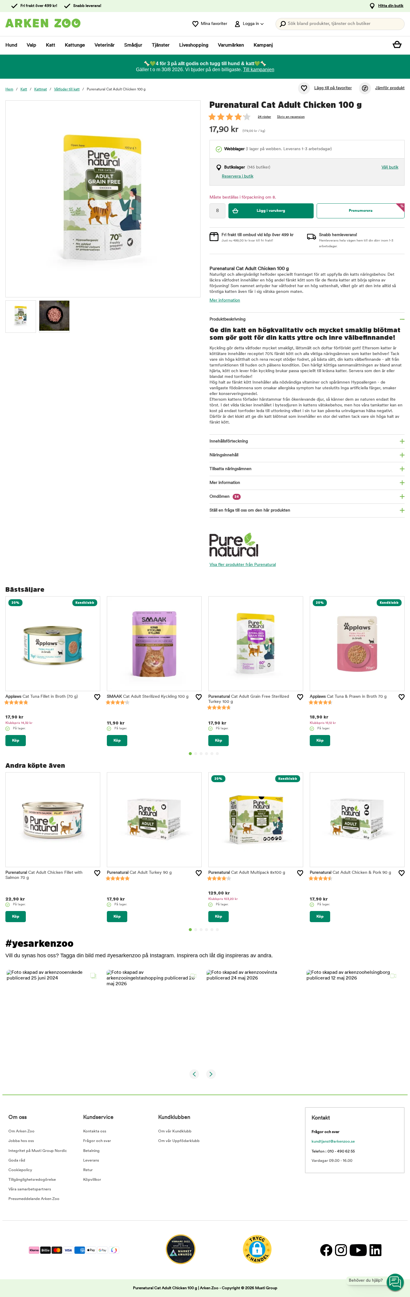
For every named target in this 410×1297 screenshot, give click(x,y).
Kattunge (75, 45)
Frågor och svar (97, 1141)
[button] (53, 1016)
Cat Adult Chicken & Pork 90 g (350, 872)
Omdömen (224, 496)
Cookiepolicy (20, 1170)
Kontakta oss (94, 1131)
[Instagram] (340, 1250)
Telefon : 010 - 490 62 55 (333, 1151)
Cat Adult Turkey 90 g (139, 872)
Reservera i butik (237, 176)
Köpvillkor (92, 1180)
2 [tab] (195, 753)
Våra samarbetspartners (29, 1189)
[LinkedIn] (374, 1250)
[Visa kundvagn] (399, 45)
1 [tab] (190, 753)
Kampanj (263, 45)
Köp (15, 741)
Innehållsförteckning (229, 441)
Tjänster (161, 45)
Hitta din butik (390, 6)
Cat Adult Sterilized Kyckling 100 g (147, 696)
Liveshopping (193, 45)
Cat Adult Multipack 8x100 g (246, 872)
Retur (88, 1170)
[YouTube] (358, 1250)
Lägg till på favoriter (333, 88)
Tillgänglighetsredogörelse (32, 1180)
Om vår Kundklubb (174, 1131)
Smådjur (133, 45)
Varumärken (231, 45)
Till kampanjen (258, 69)
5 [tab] (211, 753)
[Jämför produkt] (365, 88)
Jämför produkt (390, 88)
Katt (50, 45)
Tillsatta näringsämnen (231, 469)
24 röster (264, 117)
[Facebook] (326, 1250)
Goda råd (16, 1160)
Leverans (91, 1160)
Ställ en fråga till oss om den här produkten (250, 510)
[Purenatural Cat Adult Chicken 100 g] (21, 316)
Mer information (225, 300)
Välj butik (389, 167)
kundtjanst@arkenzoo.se (333, 1142)
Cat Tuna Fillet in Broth (41, 696)
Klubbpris (18, 723)
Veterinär (105, 45)
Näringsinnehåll (224, 455)
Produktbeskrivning (228, 319)
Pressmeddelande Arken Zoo (33, 1199)
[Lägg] (97, 697)
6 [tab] (217, 753)
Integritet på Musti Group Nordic (37, 1151)
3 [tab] (201, 753)
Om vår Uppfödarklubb (179, 1141)
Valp (31, 45)
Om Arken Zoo (21, 1131)
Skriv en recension (291, 117)
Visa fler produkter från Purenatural (243, 565)
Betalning (91, 1151)
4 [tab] (206, 753)
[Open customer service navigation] (395, 1282)
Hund (11, 45)
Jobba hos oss (21, 1141)
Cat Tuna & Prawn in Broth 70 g (348, 696)
